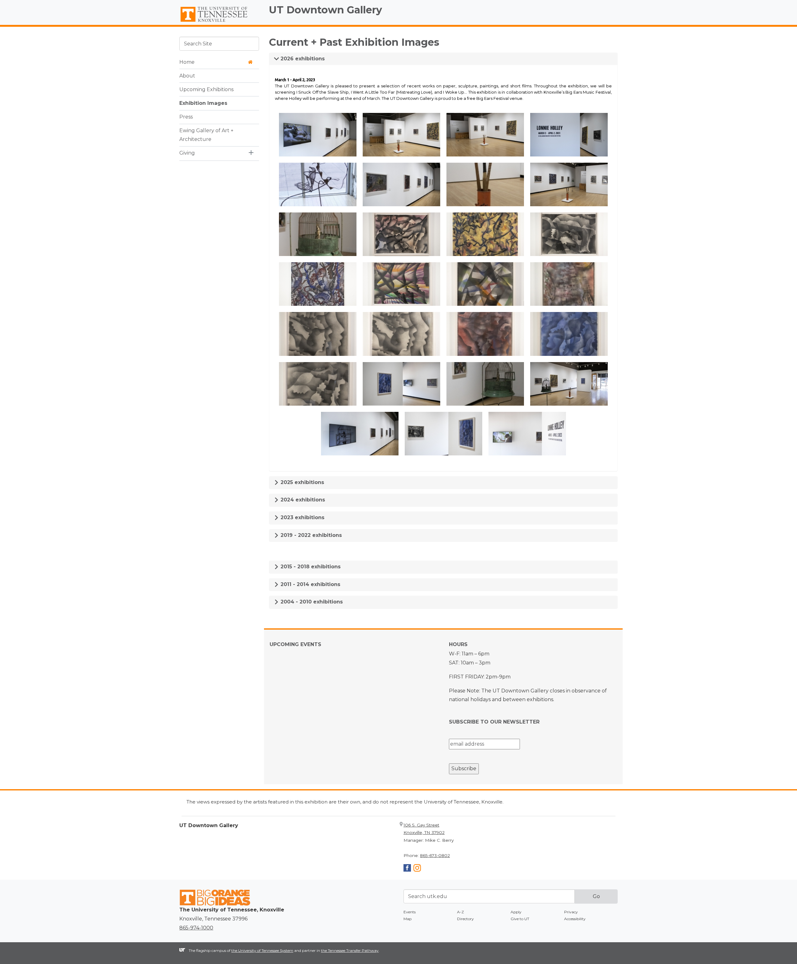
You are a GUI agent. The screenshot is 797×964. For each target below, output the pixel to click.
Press (186, 116)
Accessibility (575, 918)
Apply (516, 912)
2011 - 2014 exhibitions (309, 584)
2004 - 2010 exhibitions (311, 602)
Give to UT (520, 918)
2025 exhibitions (301, 482)
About (187, 75)
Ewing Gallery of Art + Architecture (206, 134)
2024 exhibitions (302, 500)
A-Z (460, 912)
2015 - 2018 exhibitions (310, 567)
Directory (465, 918)
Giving (187, 153)
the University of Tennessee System (262, 950)
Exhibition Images (203, 103)
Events (409, 912)
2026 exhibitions (302, 59)
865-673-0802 (435, 855)
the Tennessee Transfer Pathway (350, 950)
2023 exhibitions (301, 517)
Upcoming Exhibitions (206, 89)
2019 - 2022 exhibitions (310, 535)
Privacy (571, 912)
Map (407, 918)
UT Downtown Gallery (325, 10)
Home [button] (187, 62)
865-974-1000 (196, 928)
